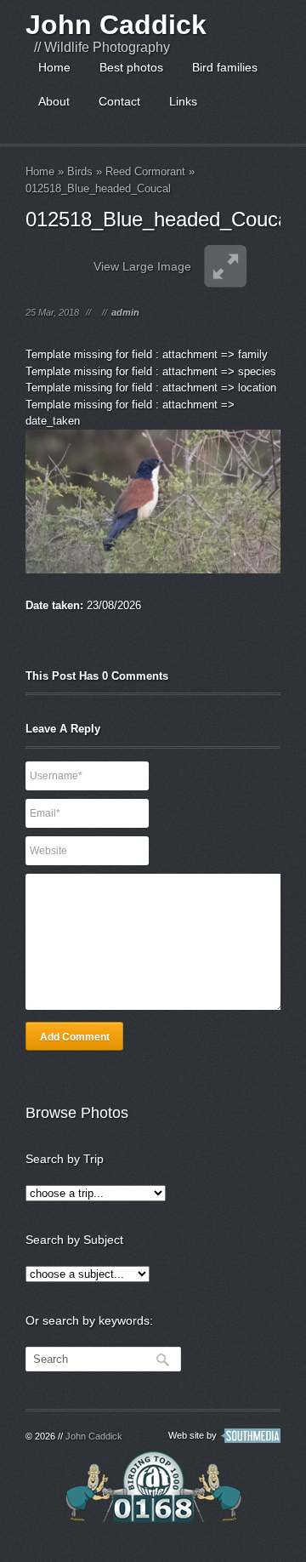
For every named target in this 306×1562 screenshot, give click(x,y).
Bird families (225, 67)
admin (125, 312)
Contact (119, 101)
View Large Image (142, 266)
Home (54, 67)
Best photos (131, 67)
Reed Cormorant (145, 171)
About (54, 101)
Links (183, 101)
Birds (80, 171)
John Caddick (116, 24)
